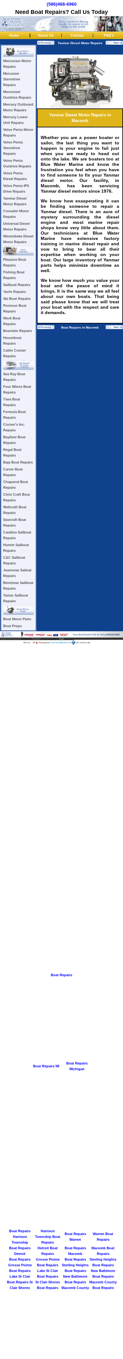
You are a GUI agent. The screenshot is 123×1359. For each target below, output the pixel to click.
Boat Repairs (61, 975)
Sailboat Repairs (16, 285)
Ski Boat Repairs (17, 298)
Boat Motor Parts (17, 619)
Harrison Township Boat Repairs (47, 1236)
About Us (46, 35)
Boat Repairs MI (46, 1066)
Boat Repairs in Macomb (80, 327)
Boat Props (12, 626)
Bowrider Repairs (17, 331)
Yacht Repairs (14, 292)
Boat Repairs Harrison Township (20, 1236)
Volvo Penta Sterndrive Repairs (13, 147)
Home (14, 35)
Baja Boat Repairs (18, 462)
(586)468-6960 (62, 4)
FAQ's (109, 35)
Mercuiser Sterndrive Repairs (11, 79)
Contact (77, 35)
